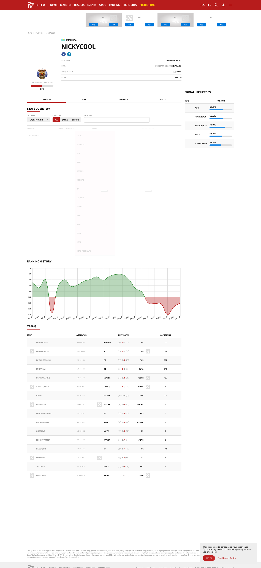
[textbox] (85, 120)
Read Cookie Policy (227, 558)
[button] (231, 20)
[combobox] (117, 120)
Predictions (147, 4)
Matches (65, 4)
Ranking (114, 4)
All (56, 120)
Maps (84, 99)
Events (91, 4)
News (53, 4)
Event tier (88, 115)
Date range (31, 115)
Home (29, 33)
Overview (46, 99)
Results (79, 4)
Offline (75, 120)
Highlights (130, 4)
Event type (57, 115)
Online (65, 120)
